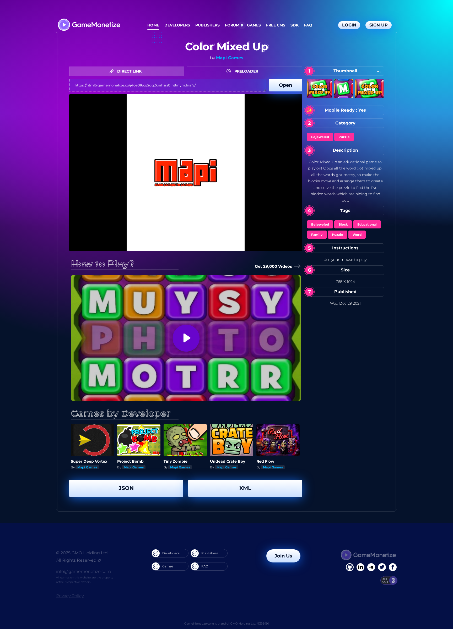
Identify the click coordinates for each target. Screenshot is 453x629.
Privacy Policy (70, 595)
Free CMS (275, 25)
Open (285, 85)
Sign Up (378, 25)
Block (343, 224)
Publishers (207, 25)
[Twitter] (382, 567)
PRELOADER (245, 71)
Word (357, 235)
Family (316, 235)
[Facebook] (350, 567)
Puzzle (344, 137)
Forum (232, 25)
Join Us (283, 556)
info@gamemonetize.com (83, 571)
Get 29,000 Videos (274, 266)
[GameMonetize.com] (88, 25)
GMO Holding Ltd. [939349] (249, 623)
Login (349, 25)
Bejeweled (320, 137)
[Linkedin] (371, 567)
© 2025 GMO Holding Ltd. (82, 552)
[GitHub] (393, 567)
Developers (177, 25)
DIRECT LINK (129, 71)
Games (254, 25)
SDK (294, 25)
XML (245, 488)
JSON (126, 488)
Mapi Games (229, 57)
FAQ (308, 25)
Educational (367, 224)
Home (153, 25)
